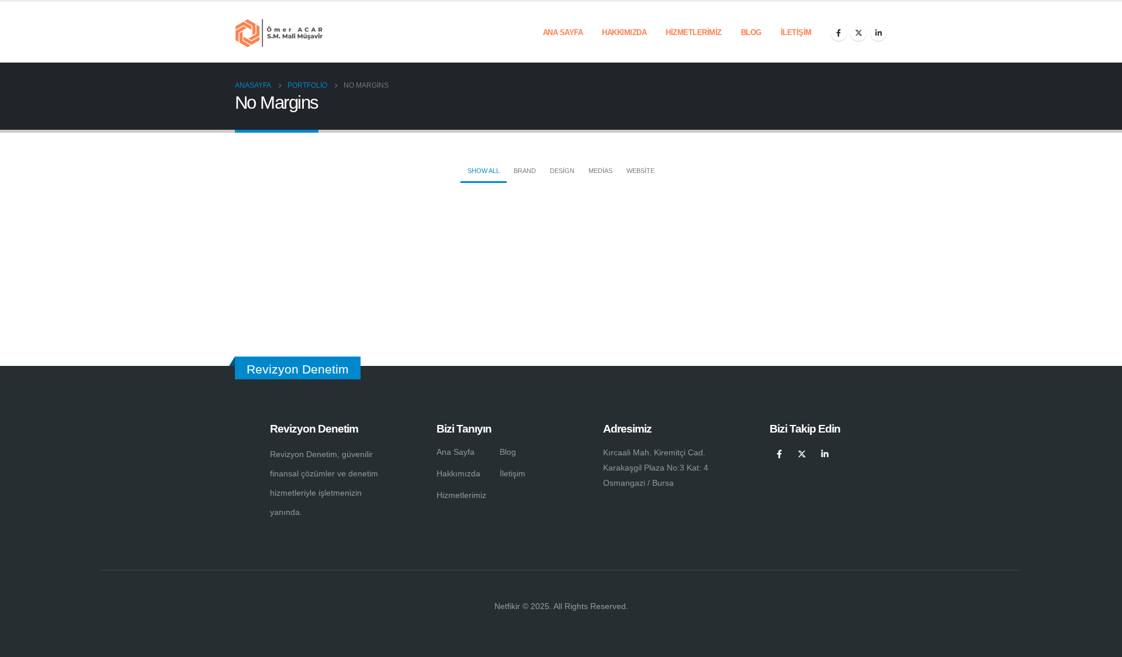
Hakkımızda (624, 32)
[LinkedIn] (878, 33)
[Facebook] (838, 33)
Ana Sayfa (563, 32)
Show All (484, 170)
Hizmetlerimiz (694, 32)
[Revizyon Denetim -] (279, 32)
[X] (858, 33)
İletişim (796, 32)
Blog (751, 32)
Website (640, 170)
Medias (600, 170)
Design (562, 170)
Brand (525, 170)
